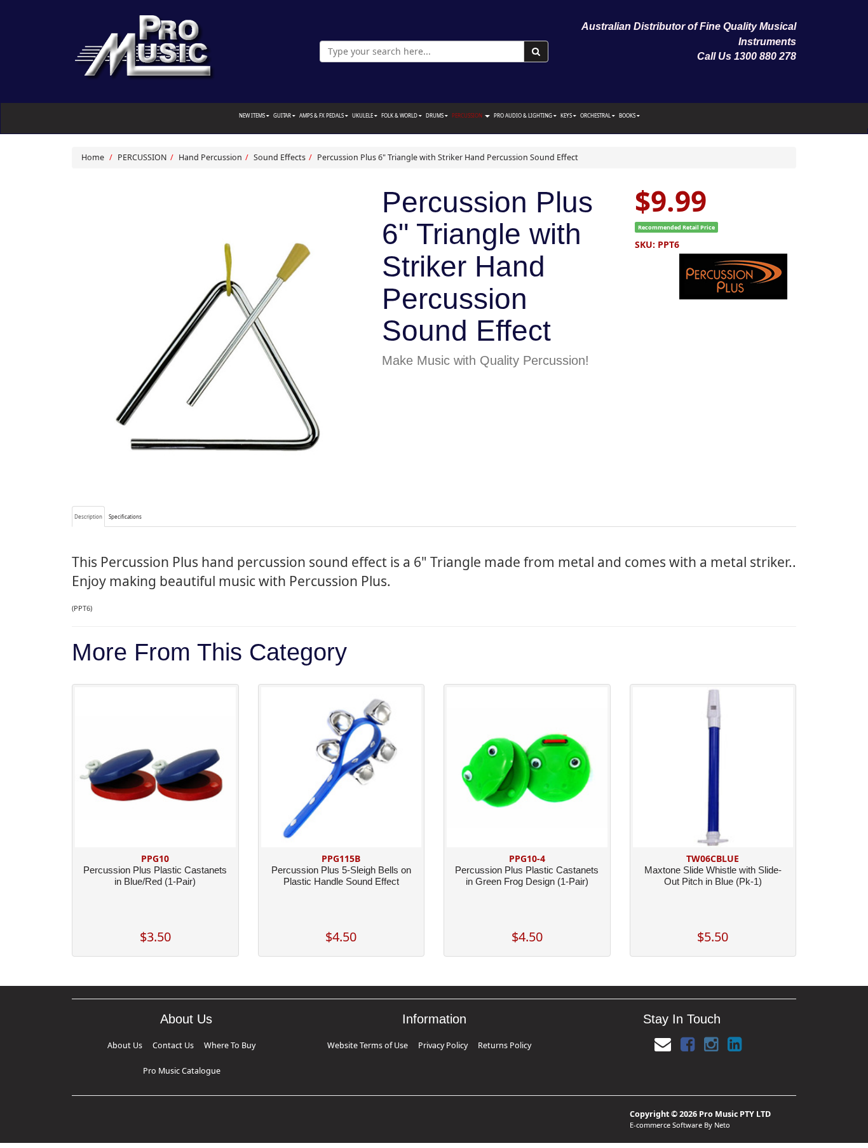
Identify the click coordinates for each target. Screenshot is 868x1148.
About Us (122, 1043)
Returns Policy (475, 1043)
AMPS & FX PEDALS (322, 115)
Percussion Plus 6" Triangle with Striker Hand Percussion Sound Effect (447, 157)
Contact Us (150, 1043)
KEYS (566, 115)
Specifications (125, 516)
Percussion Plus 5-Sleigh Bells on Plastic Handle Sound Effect (341, 875)
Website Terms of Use (393, 1043)
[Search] (536, 51)
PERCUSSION (468, 115)
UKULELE (363, 115)
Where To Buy (183, 1043)
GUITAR (282, 115)
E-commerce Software (666, 1104)
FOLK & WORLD (400, 115)
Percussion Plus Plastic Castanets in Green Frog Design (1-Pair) (527, 875)
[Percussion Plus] (715, 276)
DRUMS (435, 115)
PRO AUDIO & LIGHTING (523, 115)
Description (88, 516)
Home (92, 157)
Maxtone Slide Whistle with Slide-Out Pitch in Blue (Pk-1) (713, 875)
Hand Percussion (210, 157)
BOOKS (628, 115)
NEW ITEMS (252, 115)
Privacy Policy (438, 1043)
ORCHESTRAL (596, 115)
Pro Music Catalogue (227, 1043)
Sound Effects (280, 157)
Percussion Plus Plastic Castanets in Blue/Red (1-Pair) (155, 875)
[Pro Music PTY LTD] (144, 44)
